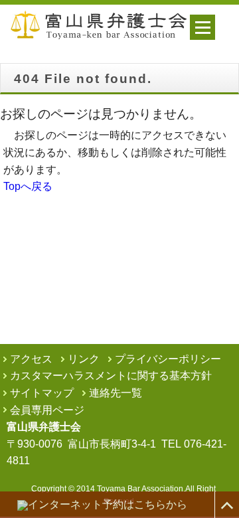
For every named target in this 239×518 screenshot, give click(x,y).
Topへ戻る (27, 186)
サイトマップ (42, 392)
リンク (84, 359)
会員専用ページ (47, 410)
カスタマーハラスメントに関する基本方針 (111, 375)
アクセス (31, 359)
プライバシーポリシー (168, 359)
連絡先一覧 (115, 392)
